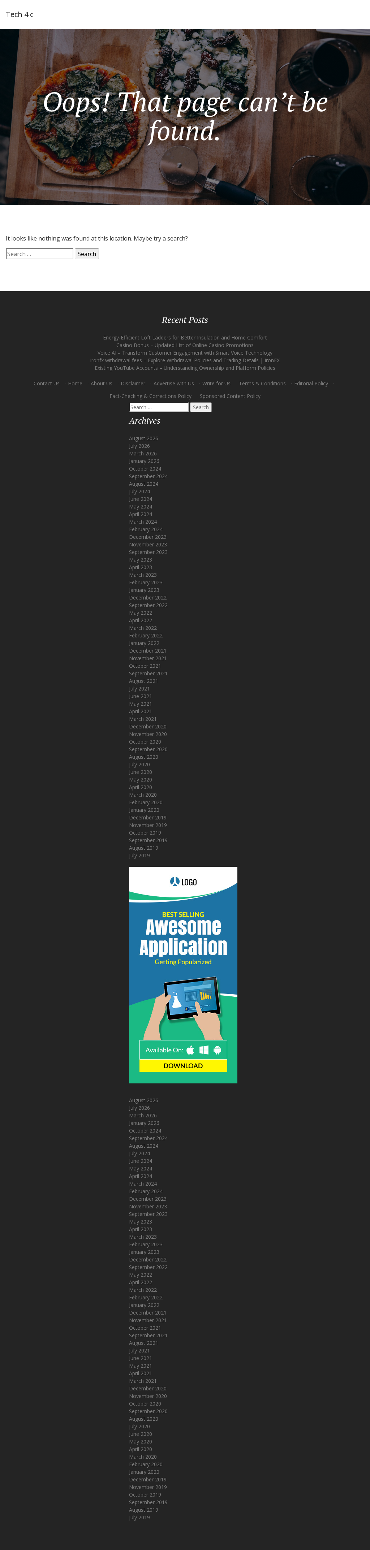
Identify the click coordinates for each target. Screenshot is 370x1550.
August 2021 (143, 680)
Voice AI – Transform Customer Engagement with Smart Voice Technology (185, 352)
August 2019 (143, 847)
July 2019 (139, 855)
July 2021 (139, 688)
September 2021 (148, 673)
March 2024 (143, 521)
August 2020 (143, 756)
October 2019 (145, 832)
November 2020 (148, 734)
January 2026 (144, 461)
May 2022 (140, 612)
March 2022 (143, 627)
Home (75, 383)
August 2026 (143, 438)
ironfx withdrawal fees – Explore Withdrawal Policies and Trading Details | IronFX (185, 360)
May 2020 (140, 779)
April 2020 (140, 787)
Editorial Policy (311, 383)
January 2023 (144, 589)
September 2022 (148, 605)
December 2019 (148, 817)
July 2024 (139, 491)
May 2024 (140, 506)
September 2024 (148, 476)
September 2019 (148, 840)
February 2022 (146, 635)
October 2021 (145, 665)
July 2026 (139, 445)
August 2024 (143, 483)
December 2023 (148, 536)
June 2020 (140, 771)
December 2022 (148, 597)
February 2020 (146, 802)
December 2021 (148, 650)
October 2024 (145, 468)
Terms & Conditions (262, 383)
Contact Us (47, 383)
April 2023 (140, 567)
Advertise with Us (174, 383)
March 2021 (143, 718)
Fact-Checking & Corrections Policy (150, 396)
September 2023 (148, 552)
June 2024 (140, 498)
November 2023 (148, 544)
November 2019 (148, 825)
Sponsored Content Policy (230, 396)
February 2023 (146, 582)
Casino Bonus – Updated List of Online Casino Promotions (185, 345)
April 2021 (140, 711)
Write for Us (216, 383)
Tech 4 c (19, 14)
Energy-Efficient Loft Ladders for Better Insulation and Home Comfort (185, 337)
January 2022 (144, 643)
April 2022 (140, 620)
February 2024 (146, 529)
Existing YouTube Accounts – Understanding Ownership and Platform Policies (185, 367)
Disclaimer (133, 383)
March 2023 (143, 574)
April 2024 (140, 514)
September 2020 (148, 749)
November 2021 (148, 658)
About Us (101, 383)
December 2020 (148, 726)
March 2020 (143, 794)
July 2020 (139, 764)
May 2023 (140, 559)
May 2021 (140, 703)
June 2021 (140, 696)
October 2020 (145, 741)
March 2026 (143, 453)
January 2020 (144, 809)
